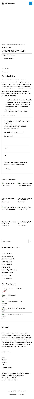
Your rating (8, 132)
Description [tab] (5, 68)
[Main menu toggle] (30, 3)
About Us (4, 362)
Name (6, 148)
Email (6, 155)
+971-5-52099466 (11, 378)
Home (3, 44)
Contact (4, 364)
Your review (8, 136)
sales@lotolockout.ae (12, 380)
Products (4, 360)
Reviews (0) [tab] (5, 72)
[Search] (30, 241)
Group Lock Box (10, 44)
